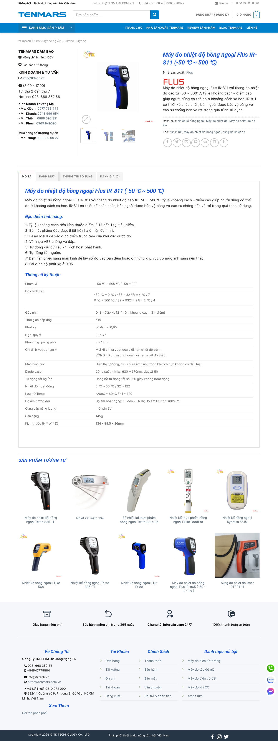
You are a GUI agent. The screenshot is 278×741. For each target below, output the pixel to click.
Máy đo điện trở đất (202, 678)
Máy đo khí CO (198, 687)
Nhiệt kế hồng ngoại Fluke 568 (41, 585)
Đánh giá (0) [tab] (110, 176)
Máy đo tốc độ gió (201, 669)
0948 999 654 (48, 113)
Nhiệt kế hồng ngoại (191, 120)
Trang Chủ (133, 27)
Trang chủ (25, 41)
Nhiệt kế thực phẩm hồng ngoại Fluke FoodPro (188, 520)
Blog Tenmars (230, 27)
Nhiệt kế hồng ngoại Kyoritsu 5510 (237, 520)
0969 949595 (46, 123)
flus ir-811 (176, 132)
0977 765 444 (47, 108)
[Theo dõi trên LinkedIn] (249, 3)
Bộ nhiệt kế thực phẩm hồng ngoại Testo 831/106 (139, 520)
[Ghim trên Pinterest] (195, 142)
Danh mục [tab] (47, 176)
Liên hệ (252, 27)
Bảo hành (151, 669)
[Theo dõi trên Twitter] (240, 3)
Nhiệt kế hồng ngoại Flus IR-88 (139, 585)
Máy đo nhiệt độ (75, 41)
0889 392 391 (47, 118)
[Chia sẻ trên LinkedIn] (214, 142)
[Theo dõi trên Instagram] (236, 3)
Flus (189, 72)
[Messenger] (270, 691)
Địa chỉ (110, 678)
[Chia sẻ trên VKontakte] (205, 142)
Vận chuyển (152, 687)
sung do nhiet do (234, 132)
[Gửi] (154, 14)
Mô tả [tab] (26, 176)
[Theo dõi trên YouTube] (253, 3)
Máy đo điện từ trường (204, 661)
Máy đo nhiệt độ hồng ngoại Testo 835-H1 (41, 520)
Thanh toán (152, 661)
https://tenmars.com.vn (44, 682)
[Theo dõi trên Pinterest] (244, 3)
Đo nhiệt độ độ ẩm (48, 41)
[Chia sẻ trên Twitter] (177, 142)
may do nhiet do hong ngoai (202, 132)
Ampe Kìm (195, 696)
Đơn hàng (113, 661)
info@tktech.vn (34, 78)
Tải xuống (113, 669)
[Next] (149, 86)
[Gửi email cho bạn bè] (186, 142)
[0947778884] (270, 668)
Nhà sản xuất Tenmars (164, 27)
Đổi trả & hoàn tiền (157, 696)
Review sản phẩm (201, 27)
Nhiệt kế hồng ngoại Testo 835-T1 (90, 585)
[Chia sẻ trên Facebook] (167, 142)
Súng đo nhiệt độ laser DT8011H (237, 585)
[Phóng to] (86, 119)
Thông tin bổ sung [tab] (78, 176)
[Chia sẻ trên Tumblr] (224, 142)
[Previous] (87, 86)
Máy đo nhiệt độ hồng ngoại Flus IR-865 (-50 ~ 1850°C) (188, 587)
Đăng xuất (113, 696)
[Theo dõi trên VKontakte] (257, 3)
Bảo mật (150, 678)
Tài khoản (113, 687)
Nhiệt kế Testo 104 (90, 518)
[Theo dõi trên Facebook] (232, 3)
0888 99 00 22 (47, 138)
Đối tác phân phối (34, 713)
